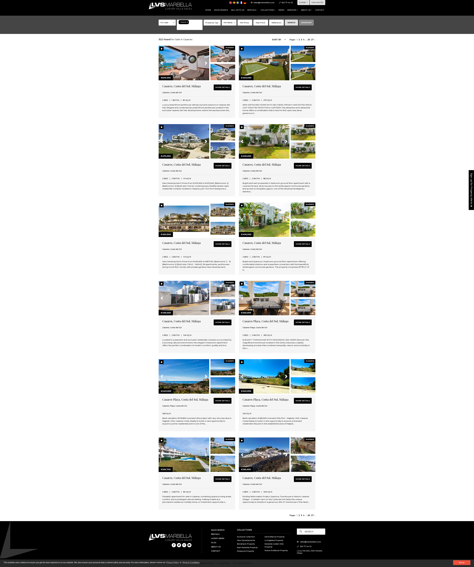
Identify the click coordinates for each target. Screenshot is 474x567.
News (281, 10)
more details (222, 87)
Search (291, 22)
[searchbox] (190, 27)
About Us (306, 10)
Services (292, 10)
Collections (267, 10)
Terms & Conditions (190, 562)
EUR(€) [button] (302, 2)
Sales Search (221, 10)
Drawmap (306, 22)
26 (308, 39)
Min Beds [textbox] (228, 22)
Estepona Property (245, 551)
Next (203, 62)
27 (312, 39)
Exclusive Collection (246, 537)
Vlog (213, 542)
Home (208, 10)
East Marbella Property (247, 547)
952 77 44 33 (287, 2)
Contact (319, 10)
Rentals (252, 10)
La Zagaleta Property (274, 540)
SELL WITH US (237, 10)
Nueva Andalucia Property (276, 550)
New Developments (246, 540)
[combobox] (167, 23)
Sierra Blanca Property (275, 537)
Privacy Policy (172, 562)
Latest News (217, 538)
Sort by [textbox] (276, 39)
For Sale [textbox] (164, 22)
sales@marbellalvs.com (263, 2)
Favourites (317, 2)
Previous (166, 62)
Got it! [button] (461, 563)
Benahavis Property (246, 544)
